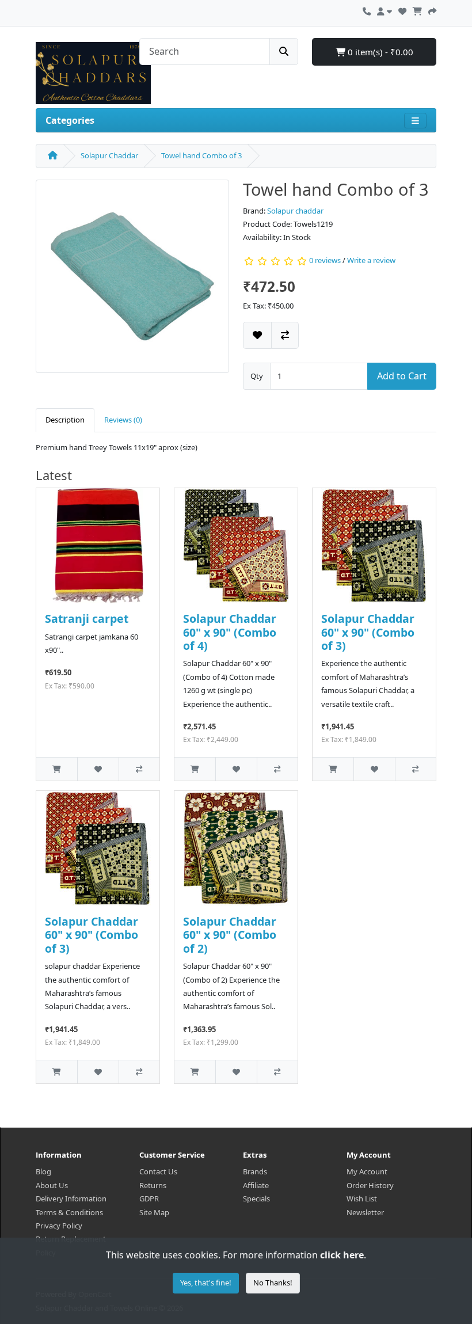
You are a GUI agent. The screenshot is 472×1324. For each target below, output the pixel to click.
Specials (256, 1198)
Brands (255, 1171)
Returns (152, 1185)
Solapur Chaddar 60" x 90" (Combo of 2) (229, 935)
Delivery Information (71, 1198)
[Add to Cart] (56, 769)
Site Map (154, 1212)
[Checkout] (432, 10)
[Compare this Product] (285, 335)
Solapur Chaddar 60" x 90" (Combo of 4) (229, 632)
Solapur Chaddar (109, 155)
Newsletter (365, 1212)
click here (342, 1255)
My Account (367, 1171)
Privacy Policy (59, 1225)
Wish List (362, 1198)
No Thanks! (272, 1282)
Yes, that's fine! (205, 1282)
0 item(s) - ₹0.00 (379, 52)
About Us (52, 1185)
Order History (370, 1185)
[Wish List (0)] (402, 10)
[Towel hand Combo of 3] (132, 280)
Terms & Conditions (69, 1212)
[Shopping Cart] (417, 10)
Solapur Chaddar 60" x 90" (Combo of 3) (367, 632)
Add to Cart (402, 376)
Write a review (371, 260)
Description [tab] (65, 419)
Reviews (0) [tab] (123, 419)
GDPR (149, 1198)
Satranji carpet (86, 618)
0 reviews (325, 260)
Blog (43, 1171)
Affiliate (256, 1185)
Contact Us (158, 1171)
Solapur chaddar (295, 211)
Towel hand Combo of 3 (201, 155)
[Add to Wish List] (257, 335)
